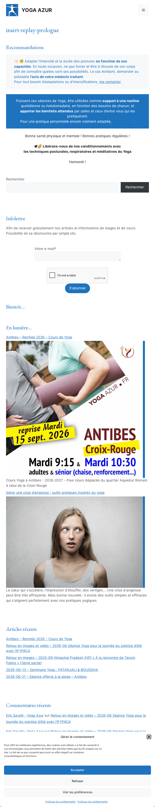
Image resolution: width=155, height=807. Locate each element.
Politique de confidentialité (60, 801)
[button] (149, 737)
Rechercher (15, 179)
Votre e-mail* (45, 249)
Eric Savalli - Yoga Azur (25, 715)
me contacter (109, 82)
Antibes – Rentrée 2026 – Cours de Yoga (39, 337)
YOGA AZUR (37, 10)
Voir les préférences (77, 792)
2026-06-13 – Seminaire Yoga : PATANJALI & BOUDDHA (52, 670)
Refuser (77, 781)
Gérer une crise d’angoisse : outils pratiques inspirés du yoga (55, 493)
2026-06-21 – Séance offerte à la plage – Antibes (46, 677)
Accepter (77, 770)
